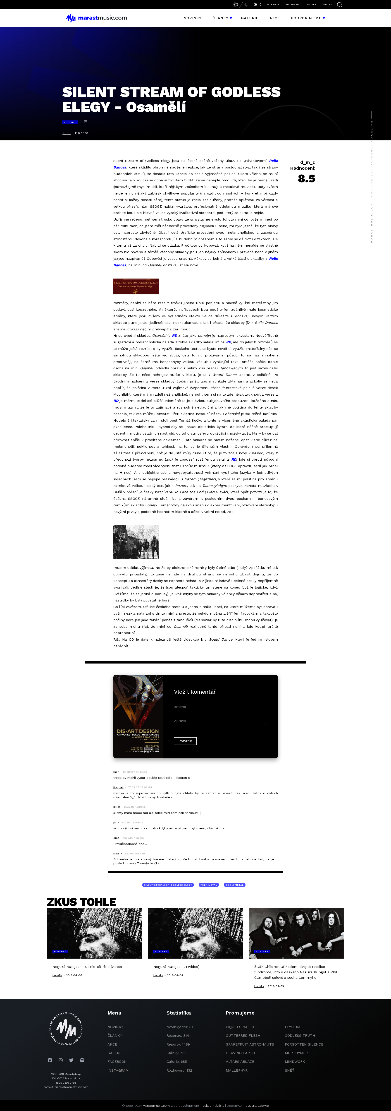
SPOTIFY (327, 4)
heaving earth (240, 1053)
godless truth (300, 1035)
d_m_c (66, 133)
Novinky (193, 18)
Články (220, 18)
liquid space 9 (240, 1027)
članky (114, 1035)
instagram (118, 1070)
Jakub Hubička (213, 1105)
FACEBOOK (273, 4)
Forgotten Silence (304, 1044)
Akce (274, 18)
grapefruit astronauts (250, 1044)
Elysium (292, 1027)
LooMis (263, 1105)
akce (112, 1044)
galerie (115, 1053)
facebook (116, 1061)
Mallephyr (237, 1070)
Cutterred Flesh (243, 1035)
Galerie (250, 18)
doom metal (235, 885)
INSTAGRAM (292, 4)
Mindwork (295, 1061)
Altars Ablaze (240, 1061)
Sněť (289, 1070)
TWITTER (310, 4)
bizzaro (251, 1105)
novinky (115, 1027)
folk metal (208, 885)
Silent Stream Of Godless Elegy (168, 885)
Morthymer (296, 1053)
